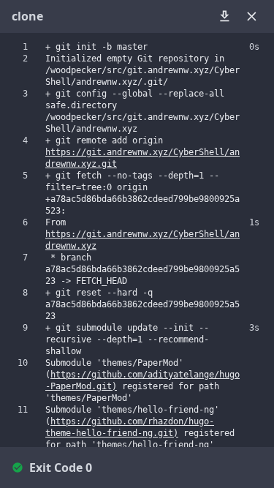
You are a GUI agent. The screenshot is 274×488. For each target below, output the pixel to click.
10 (23, 363)
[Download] (224, 16)
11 (23, 410)
